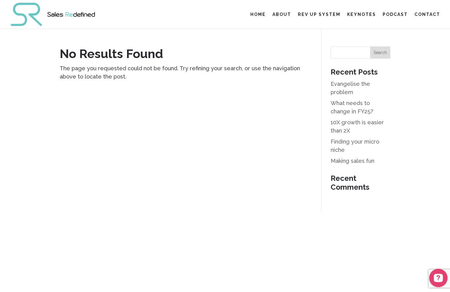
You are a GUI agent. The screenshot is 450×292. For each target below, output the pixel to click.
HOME (258, 14)
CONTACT (427, 14)
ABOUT (281, 14)
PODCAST (395, 14)
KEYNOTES (361, 14)
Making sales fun (353, 161)
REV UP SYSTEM (319, 14)
